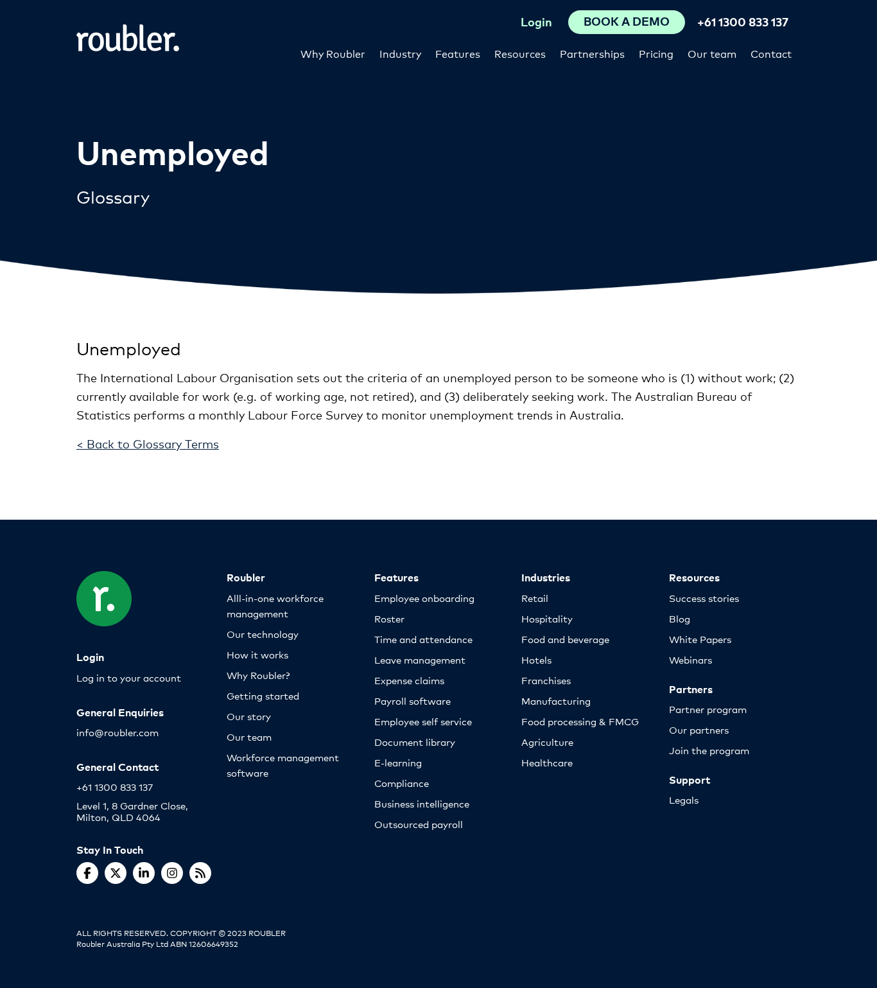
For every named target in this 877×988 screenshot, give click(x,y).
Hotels (536, 659)
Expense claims (409, 680)
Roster (389, 618)
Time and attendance (423, 639)
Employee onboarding (424, 598)
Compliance (401, 783)
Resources (520, 53)
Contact (771, 53)
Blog (679, 618)
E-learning (398, 762)
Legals (684, 799)
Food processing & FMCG (580, 721)
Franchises (546, 680)
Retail (534, 598)
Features (457, 53)
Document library (414, 742)
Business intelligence (421, 803)
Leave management (419, 659)
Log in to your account (128, 677)
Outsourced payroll (418, 824)
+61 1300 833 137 (742, 21)
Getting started (263, 695)
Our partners (699, 729)
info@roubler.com (117, 732)
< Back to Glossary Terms (147, 443)
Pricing (656, 53)
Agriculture (547, 742)
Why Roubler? (258, 675)
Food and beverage (565, 639)
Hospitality (547, 618)
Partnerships (592, 53)
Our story (249, 716)
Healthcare (547, 762)
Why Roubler (332, 53)
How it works (257, 654)
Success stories (704, 598)
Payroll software (412, 700)
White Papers (700, 639)
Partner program (708, 709)
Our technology (263, 634)
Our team (712, 53)
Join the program (709, 750)
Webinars (690, 659)
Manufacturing (556, 700)
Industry (400, 53)
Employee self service (423, 721)
